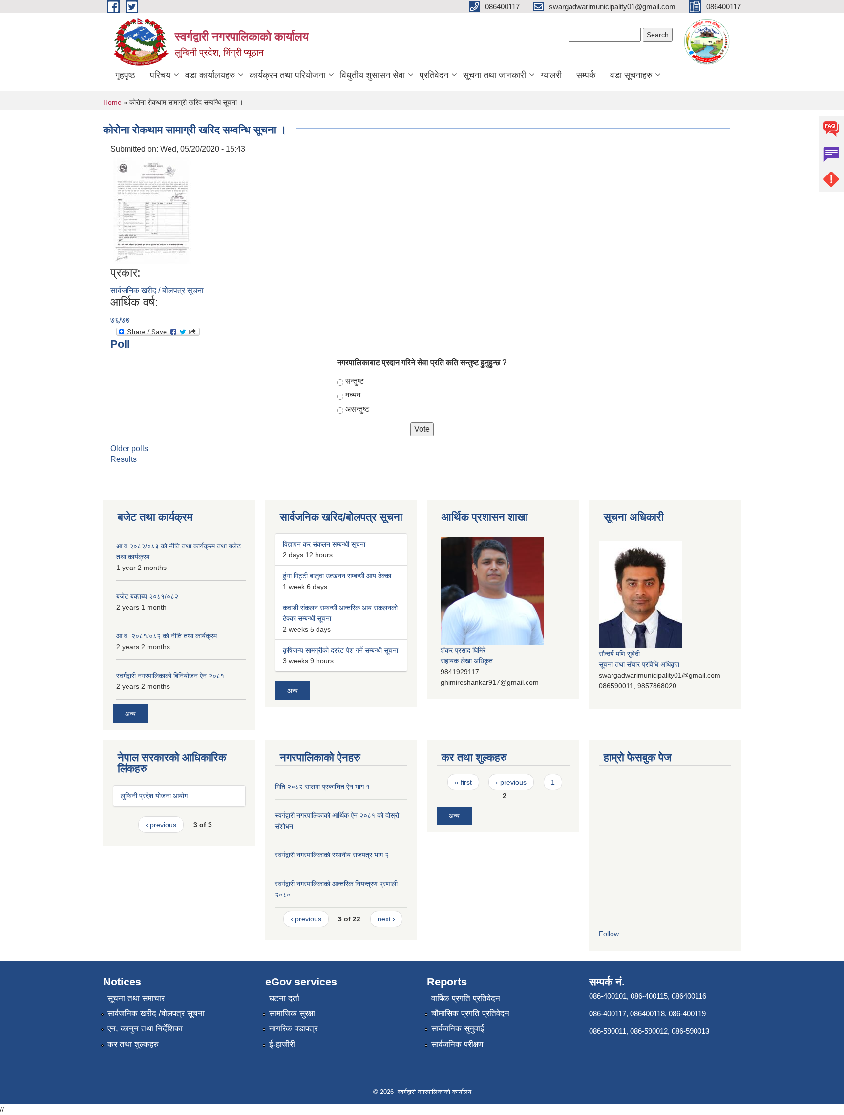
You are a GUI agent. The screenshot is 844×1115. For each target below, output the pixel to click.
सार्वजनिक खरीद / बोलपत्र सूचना (157, 290)
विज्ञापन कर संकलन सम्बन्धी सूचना (324, 544)
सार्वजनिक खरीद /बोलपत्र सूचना (156, 1013)
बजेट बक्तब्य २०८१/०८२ (147, 596)
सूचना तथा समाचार (136, 998)
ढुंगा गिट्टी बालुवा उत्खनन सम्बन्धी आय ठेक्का (337, 576)
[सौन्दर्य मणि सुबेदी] (640, 593)
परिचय (160, 75)
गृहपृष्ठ (125, 75)
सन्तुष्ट (354, 381)
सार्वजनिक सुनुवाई (457, 1028)
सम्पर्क (585, 75)
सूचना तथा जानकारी (494, 75)
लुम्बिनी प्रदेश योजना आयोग (154, 796)
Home (112, 102)
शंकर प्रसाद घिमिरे (463, 650)
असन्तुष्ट (357, 409)
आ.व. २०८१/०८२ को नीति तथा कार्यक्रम (166, 636)
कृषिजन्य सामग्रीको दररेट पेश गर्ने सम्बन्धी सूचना (340, 650)
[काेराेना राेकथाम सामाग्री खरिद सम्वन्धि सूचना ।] (152, 210)
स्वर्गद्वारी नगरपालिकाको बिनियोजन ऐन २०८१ (170, 675)
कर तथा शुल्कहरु (133, 1044)
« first (463, 782)
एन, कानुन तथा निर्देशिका (145, 1028)
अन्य (130, 714)
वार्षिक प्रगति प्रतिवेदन (465, 998)
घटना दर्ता (284, 998)
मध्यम (352, 395)
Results (123, 459)
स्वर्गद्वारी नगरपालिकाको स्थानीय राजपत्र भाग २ (332, 855)
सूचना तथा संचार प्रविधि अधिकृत (639, 664)
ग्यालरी (551, 75)
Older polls (129, 448)
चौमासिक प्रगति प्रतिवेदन (470, 1013)
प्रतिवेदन (434, 75)
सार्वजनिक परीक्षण (457, 1044)
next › (386, 919)
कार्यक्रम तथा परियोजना (287, 75)
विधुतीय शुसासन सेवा (372, 75)
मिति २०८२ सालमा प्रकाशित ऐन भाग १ (322, 786)
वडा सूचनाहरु (631, 75)
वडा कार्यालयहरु (210, 75)
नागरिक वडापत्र (293, 1028)
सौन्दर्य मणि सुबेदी (619, 653)
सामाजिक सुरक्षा (292, 1013)
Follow (609, 934)
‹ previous (161, 825)
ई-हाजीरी (282, 1044)
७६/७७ (120, 320)
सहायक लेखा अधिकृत (467, 661)
